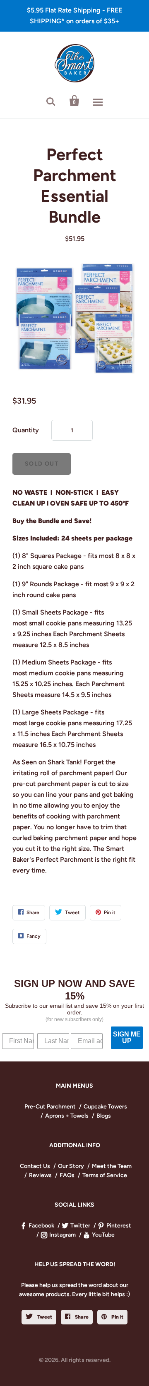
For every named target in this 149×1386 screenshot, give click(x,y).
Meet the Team (112, 1166)
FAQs (67, 1175)
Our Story (71, 1166)
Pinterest (118, 1225)
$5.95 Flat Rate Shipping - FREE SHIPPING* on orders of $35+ (74, 15)
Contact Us (35, 1166)
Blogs (103, 1115)
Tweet (44, 1317)
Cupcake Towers (105, 1106)
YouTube (103, 1234)
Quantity (25, 430)
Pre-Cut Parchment (50, 1106)
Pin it (116, 1317)
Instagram (62, 1234)
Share (81, 1317)
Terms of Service (104, 1175)
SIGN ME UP (127, 1037)
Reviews (40, 1175)
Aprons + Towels (67, 1115)
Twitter (80, 1225)
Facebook (41, 1225)
